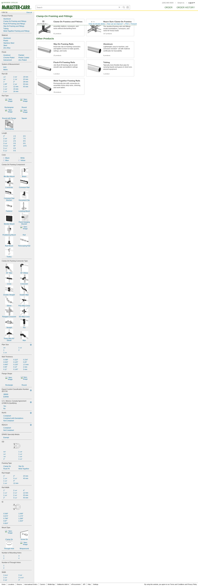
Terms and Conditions (177, 584)
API (84, 584)
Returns (19, 584)
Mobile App (51, 584)
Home (4, 584)
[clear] (119, 7)
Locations (11, 584)
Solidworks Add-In (63, 584)
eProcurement (76, 584)
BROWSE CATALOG (10, 2)
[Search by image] (127, 7)
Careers (42, 584)
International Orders (30, 584)
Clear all (29, 12)
